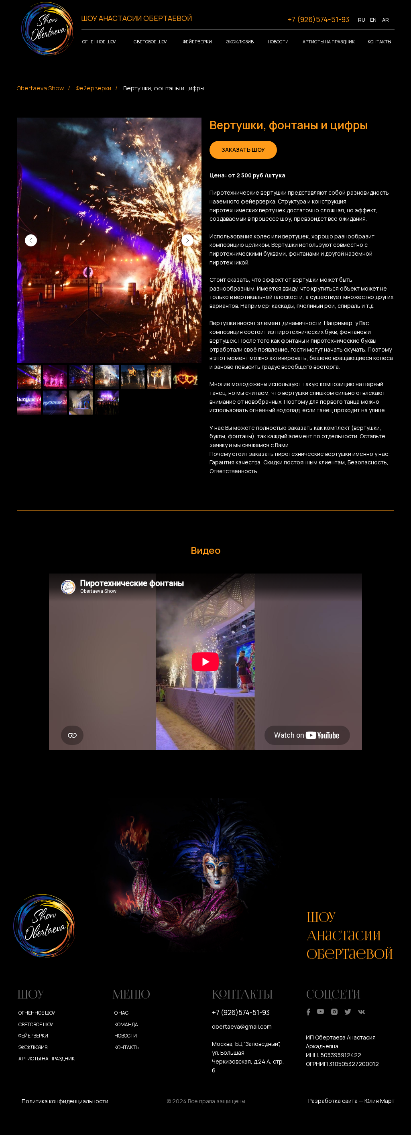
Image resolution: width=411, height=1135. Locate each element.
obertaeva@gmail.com (242, 1026)
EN (373, 19)
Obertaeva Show (40, 88)
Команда (126, 1024)
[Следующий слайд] (187, 240)
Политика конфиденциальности (65, 1101)
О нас (121, 1012)
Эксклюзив (240, 42)
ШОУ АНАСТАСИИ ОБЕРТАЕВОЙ (136, 18)
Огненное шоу (99, 42)
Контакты (379, 42)
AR (385, 19)
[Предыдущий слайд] (31, 240)
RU (361, 19)
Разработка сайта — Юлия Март (351, 1100)
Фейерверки (197, 42)
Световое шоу (150, 42)
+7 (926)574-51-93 (318, 19)
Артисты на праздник (329, 42)
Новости (278, 42)
